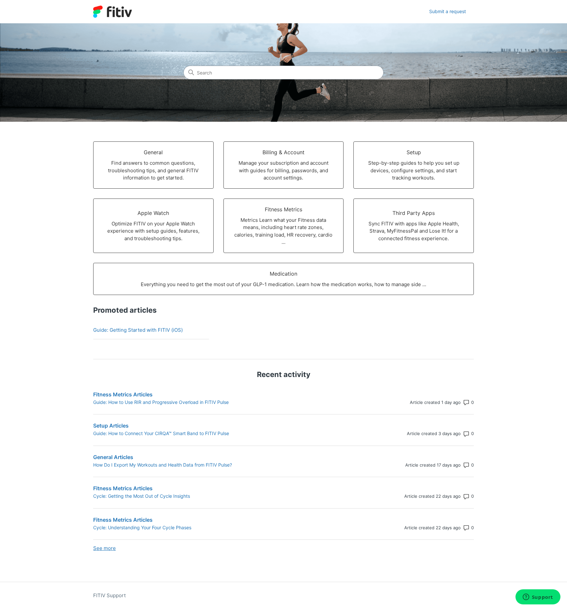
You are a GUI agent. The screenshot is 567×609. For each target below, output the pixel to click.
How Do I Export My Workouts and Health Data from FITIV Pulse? (162, 465)
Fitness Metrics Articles (123, 394)
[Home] (112, 12)
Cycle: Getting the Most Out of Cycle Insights (141, 496)
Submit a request (447, 11)
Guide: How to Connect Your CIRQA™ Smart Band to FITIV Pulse (161, 433)
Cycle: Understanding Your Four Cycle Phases (142, 527)
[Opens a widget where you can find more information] (537, 597)
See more (104, 548)
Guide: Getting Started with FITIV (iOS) (138, 330)
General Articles (113, 457)
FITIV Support (109, 595)
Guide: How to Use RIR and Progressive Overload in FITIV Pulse (161, 402)
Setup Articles (111, 425)
